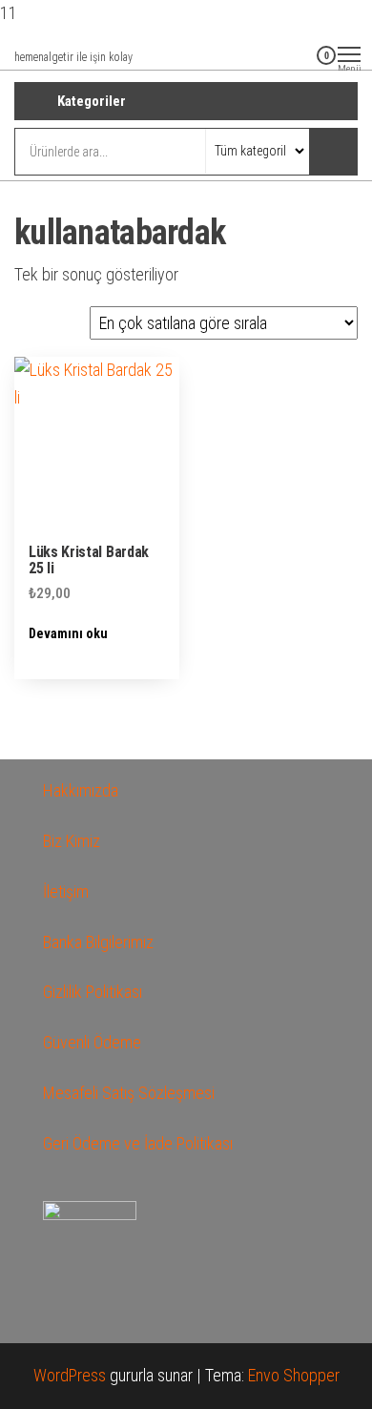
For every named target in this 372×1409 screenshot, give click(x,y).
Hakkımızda (80, 790)
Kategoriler (91, 101)
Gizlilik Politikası (92, 992)
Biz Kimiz (71, 841)
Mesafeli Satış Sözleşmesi (129, 1093)
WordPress (69, 1375)
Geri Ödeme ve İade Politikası (138, 1143)
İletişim (66, 891)
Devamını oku (68, 633)
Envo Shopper (294, 1375)
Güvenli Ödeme (92, 1042)
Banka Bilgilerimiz (98, 942)
